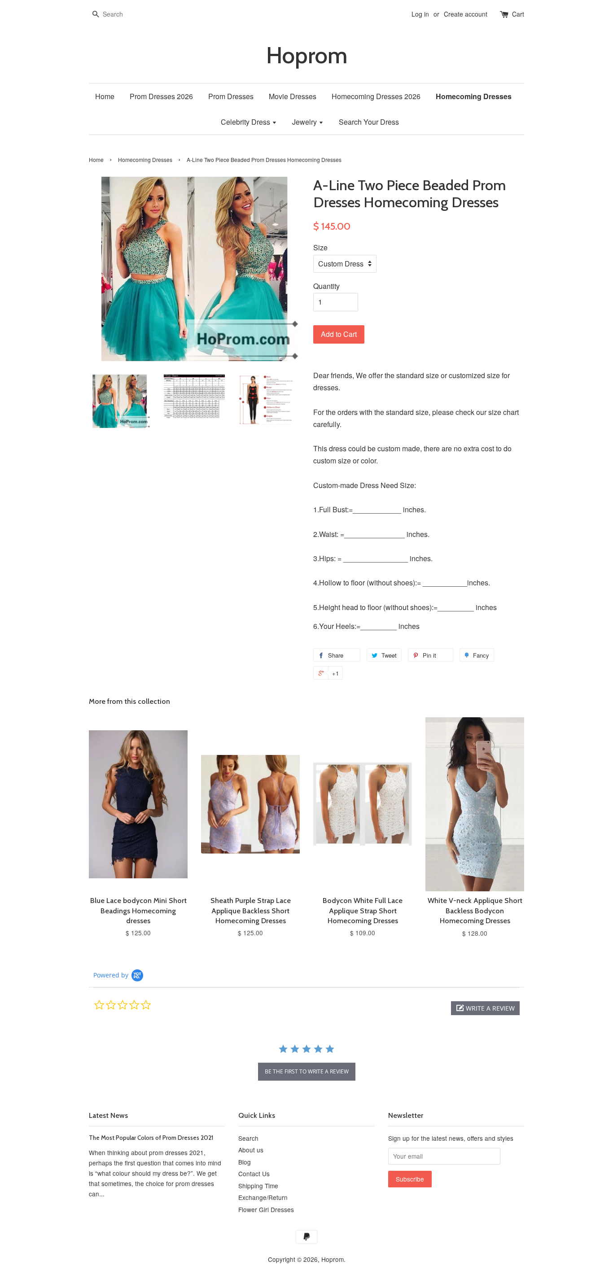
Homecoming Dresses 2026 (376, 96)
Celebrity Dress (246, 122)
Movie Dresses (292, 96)
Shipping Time (258, 1185)
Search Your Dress (369, 122)
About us (250, 1149)
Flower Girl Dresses (266, 1209)
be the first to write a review (307, 1071)
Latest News (108, 1115)
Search (248, 1138)
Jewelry (305, 122)
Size (320, 247)
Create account (465, 13)
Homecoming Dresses (474, 96)
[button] (485, 1008)
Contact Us (254, 1173)
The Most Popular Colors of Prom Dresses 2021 (151, 1137)
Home (104, 96)
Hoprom (306, 55)
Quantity (326, 286)
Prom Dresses (231, 96)
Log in (420, 13)
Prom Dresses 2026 (161, 96)
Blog (244, 1161)
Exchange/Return (263, 1197)
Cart (518, 13)
